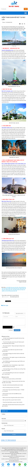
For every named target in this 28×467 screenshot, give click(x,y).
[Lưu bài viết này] (24, 23)
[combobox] (14, 425)
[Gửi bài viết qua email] (20, 23)
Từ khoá (3, 414)
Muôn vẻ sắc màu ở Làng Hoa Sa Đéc (10, 397)
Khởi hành (4, 418)
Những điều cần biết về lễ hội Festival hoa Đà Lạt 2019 (13, 404)
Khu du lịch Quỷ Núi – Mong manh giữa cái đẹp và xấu (14, 345)
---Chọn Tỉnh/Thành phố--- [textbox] (8, 425)
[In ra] (22, 23)
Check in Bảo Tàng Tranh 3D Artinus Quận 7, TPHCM (13, 389)
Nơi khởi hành (4, 423)
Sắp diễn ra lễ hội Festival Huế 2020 (10, 385)
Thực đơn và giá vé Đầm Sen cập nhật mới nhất (12, 349)
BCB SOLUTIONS (19, 461)
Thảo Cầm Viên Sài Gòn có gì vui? (9, 402)
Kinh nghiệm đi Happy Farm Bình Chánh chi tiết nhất (13, 353)
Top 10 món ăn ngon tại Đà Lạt (9, 378)
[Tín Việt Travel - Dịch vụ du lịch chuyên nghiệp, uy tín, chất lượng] (14, 3)
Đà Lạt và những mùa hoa (8, 387)
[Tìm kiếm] (26, 9)
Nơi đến (3, 428)
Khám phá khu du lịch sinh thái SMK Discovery (12, 393)
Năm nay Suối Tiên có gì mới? (9, 399)
